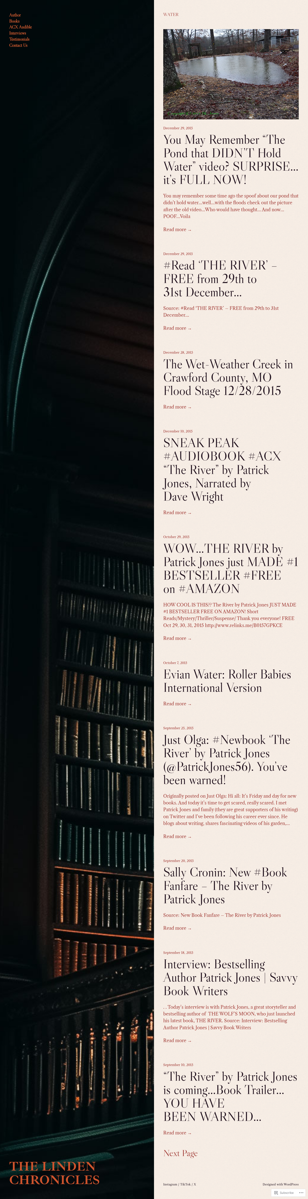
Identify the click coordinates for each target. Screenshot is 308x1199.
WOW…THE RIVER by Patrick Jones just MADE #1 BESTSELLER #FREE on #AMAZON (230, 568)
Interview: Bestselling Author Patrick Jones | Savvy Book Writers (230, 977)
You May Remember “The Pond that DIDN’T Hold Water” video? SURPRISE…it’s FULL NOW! (231, 159)
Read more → (177, 229)
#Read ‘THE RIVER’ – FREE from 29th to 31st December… (220, 278)
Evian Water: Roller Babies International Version (227, 680)
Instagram (170, 1184)
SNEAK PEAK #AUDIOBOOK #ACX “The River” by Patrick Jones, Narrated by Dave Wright (222, 469)
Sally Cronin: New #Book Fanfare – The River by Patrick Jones (225, 885)
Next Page (180, 1153)
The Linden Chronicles (54, 1173)
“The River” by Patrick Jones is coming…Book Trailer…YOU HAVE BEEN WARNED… (230, 1096)
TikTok (185, 1184)
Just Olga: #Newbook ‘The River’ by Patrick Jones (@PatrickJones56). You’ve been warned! (226, 760)
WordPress (291, 1184)
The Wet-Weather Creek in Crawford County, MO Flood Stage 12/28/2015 (228, 377)
